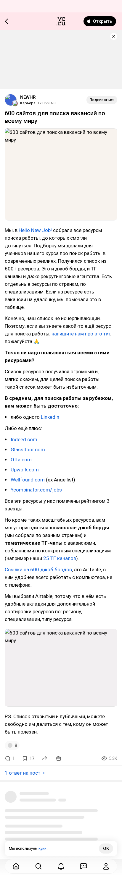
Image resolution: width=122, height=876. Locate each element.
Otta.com (21, 460)
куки (42, 848)
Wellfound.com (28, 480)
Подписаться (101, 100)
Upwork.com (25, 470)
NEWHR (28, 97)
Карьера (28, 103)
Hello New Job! (35, 230)
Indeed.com (24, 439)
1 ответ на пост (22, 773)
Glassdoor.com (28, 449)
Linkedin (50, 417)
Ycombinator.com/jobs (36, 490)
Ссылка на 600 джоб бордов (38, 569)
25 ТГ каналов (59, 558)
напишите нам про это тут (81, 334)
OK (106, 848)
